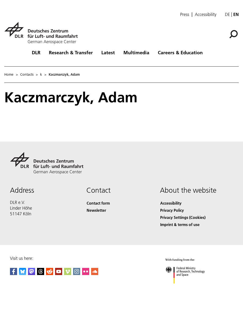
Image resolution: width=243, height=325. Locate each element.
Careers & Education (180, 52)
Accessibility (205, 14)
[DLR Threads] (40, 273)
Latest (108, 52)
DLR (36, 52)
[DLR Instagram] (76, 273)
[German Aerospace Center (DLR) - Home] (43, 33)
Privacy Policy (172, 210)
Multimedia (136, 52)
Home (9, 74)
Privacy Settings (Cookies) (183, 217)
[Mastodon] (31, 273)
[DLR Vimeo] (67, 273)
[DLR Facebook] (13, 273)
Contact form (98, 203)
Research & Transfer (71, 52)
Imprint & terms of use (180, 224)
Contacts (26, 74)
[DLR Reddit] (49, 273)
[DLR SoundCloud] (94, 273)
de (227, 14)
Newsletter (96, 210)
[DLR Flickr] (85, 273)
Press (184, 14)
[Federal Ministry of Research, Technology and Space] (189, 288)
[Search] (234, 34)
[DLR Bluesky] (22, 273)
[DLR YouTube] (58, 273)
